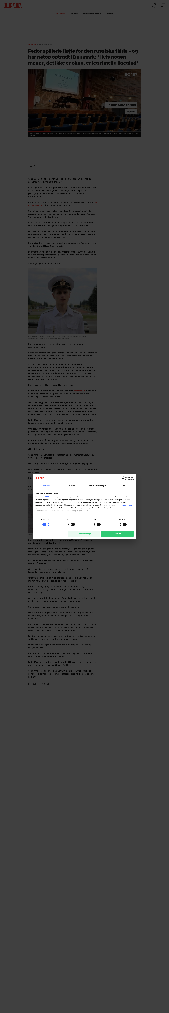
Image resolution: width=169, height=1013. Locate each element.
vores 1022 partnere (48, 497)
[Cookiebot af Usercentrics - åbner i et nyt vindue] (124, 478)
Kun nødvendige (84, 534)
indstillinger (127, 505)
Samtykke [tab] (46, 486)
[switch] (71, 524)
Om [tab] (123, 486)
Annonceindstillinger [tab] (97, 486)
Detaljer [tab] (71, 486)
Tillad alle (117, 534)
